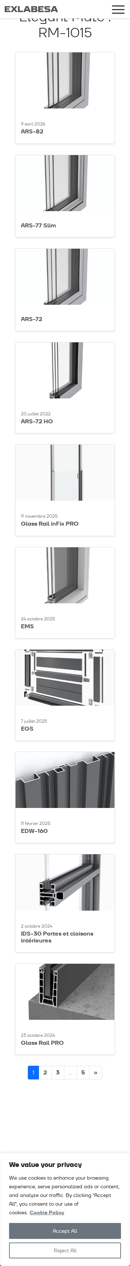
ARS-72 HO (37, 421)
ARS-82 (32, 131)
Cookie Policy (47, 1212)
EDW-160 (34, 831)
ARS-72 (31, 319)
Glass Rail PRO (42, 1043)
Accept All (65, 1231)
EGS (27, 728)
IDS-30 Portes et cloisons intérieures (57, 937)
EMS (27, 626)
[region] (65, 1209)
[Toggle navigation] (118, 10)
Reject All (65, 1250)
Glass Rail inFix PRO (49, 523)
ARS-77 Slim (38, 225)
